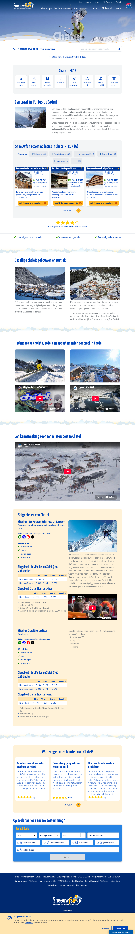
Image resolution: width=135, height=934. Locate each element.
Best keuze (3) (62, 161)
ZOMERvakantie (64, 881)
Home (17, 876)
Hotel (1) (78, 161)
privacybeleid (29, 923)
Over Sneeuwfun (114, 876)
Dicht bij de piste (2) (109, 154)
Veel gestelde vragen (99, 876)
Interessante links (50, 881)
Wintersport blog (35, 881)
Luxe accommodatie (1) (86, 154)
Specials (95, 8)
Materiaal (107, 8)
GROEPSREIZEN (84, 876)
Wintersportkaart (27, 876)
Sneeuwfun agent (21, 881)
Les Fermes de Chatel (97, 791)
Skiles (118, 8)
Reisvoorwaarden (49, 876)
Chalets (38, 876)
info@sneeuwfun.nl (47, 49)
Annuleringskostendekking (66, 876)
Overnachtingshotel (92, 881)
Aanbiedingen (81, 8)
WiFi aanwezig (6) (39, 154)
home (60, 57)
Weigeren (105, 928)
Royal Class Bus (77, 881)
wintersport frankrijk (72, 57)
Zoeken (67, 857)
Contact (84, 885)
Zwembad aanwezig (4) (62, 154)
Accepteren (120, 928)
